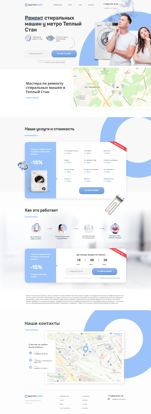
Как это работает (65, 408)
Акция (61, 404)
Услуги (70, 5)
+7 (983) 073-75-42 (110, 4)
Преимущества (58, 5)
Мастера (85, 400)
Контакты (91, 5)
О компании (85, 396)
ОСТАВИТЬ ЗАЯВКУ (64, 53)
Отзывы (84, 404)
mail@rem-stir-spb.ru (111, 8)
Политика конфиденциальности (33, 400)
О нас (80, 5)
